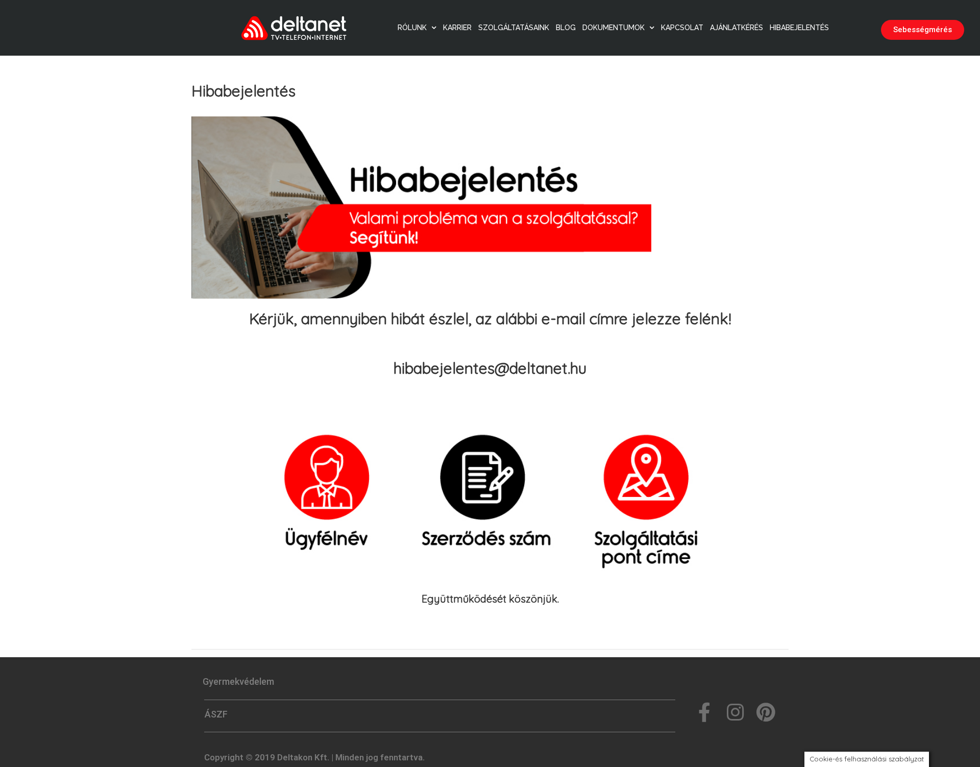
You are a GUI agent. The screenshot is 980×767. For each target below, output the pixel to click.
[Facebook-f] (704, 712)
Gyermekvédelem (238, 681)
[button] (922, 30)
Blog (566, 27)
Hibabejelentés (799, 27)
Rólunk (412, 27)
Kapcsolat (682, 27)
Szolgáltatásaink (513, 27)
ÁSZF (216, 714)
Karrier (457, 27)
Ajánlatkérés (736, 27)
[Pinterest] (765, 712)
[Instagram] (735, 712)
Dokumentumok (613, 27)
